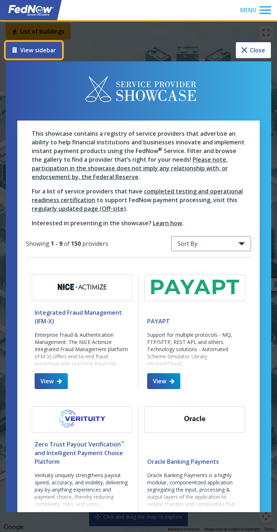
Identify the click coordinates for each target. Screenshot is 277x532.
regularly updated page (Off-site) (79, 209)
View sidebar (38, 50)
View (47, 381)
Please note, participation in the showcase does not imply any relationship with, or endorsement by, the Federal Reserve (130, 168)
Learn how (167, 223)
